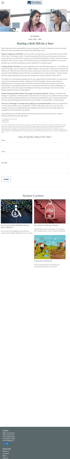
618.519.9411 (11, 435)
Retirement (6, 451)
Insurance (5, 458)
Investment (6, 453)
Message (4, 163)
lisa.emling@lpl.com (8, 440)
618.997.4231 (11, 433)
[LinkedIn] (7, 443)
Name (3, 140)
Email (3, 151)
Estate (4, 456)
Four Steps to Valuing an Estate (46, 225)
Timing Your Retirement (43, 261)
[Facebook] (4, 443)
